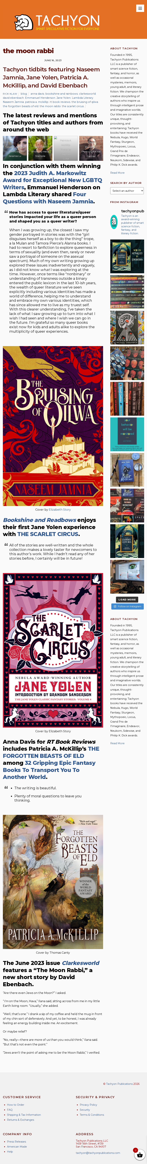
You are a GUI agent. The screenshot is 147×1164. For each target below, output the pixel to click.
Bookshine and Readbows (39, 520)
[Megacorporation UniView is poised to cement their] (127, 434)
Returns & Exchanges (20, 1119)
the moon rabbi (50, 106)
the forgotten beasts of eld (20, 106)
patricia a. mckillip (36, 102)
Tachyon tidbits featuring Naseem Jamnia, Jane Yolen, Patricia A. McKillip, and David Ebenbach (51, 77)
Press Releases (16, 1141)
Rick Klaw (10, 93)
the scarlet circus (73, 106)
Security (85, 1109)
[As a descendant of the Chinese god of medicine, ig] (127, 470)
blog (24, 93)
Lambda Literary (82, 97)
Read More (117, 172)
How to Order (15, 1104)
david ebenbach (13, 97)
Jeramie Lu (15, 156)
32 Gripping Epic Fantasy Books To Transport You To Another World (49, 770)
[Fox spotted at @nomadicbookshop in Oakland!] (127, 399)
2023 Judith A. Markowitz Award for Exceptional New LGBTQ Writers (52, 180)
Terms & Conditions (92, 1114)
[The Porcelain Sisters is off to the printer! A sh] (127, 577)
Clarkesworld (80, 963)
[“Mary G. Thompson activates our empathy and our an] (127, 363)
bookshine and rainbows (61, 93)
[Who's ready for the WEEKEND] (127, 292)
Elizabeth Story (60, 509)
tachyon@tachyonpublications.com (98, 1153)
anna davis (37, 93)
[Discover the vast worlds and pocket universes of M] (127, 327)
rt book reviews (60, 102)
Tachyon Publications (119, 1083)
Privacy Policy (88, 1104)
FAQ (10, 1109)
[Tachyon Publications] (56, 34)
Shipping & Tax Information (24, 1114)
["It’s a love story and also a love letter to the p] (127, 505)
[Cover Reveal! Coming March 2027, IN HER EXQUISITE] (127, 541)
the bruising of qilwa (85, 102)
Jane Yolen (63, 97)
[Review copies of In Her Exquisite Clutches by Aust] (127, 256)
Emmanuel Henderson (40, 97)
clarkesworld (87, 93)
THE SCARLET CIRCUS (47, 534)
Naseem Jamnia (13, 102)
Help (10, 1151)
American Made (17, 1146)
